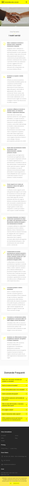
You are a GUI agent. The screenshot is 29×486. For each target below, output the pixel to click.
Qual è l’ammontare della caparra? (11, 414)
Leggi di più (16, 483)
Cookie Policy (13, 448)
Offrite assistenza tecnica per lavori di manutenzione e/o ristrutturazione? (12, 418)
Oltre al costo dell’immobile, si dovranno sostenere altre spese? (13, 404)
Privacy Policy (4, 448)
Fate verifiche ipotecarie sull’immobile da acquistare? (13, 398)
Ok (10, 483)
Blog (16, 438)
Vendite (3, 440)
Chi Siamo (3, 435)
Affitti (2, 438)
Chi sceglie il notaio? (7, 409)
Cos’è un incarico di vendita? (9, 385)
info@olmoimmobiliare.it (10, 464)
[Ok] (27, 481)
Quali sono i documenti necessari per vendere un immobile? (12, 380)
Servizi (16, 435)
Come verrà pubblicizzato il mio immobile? (13, 389)
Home (12, 18)
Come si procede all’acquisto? (10, 393)
